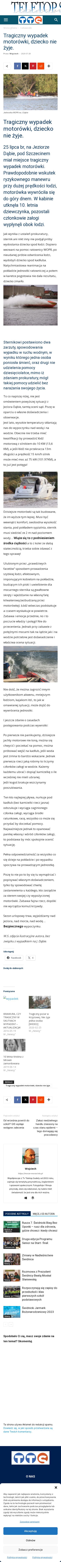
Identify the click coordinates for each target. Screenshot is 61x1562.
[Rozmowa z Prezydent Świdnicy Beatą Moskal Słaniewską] (11, 1275)
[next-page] (11, 1324)
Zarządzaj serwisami (29, 1521)
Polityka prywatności (17, 1557)
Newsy (7, 1263)
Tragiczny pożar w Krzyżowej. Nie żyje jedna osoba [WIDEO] (39, 1019)
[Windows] (27, 1198)
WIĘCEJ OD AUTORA (44, 1214)
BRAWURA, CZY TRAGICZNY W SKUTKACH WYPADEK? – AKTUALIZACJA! (12, 1020)
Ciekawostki (26, 27)
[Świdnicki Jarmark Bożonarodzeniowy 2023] (11, 1312)
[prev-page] (5, 1324)
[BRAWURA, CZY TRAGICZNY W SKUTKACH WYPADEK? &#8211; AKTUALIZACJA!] (14, 1002)
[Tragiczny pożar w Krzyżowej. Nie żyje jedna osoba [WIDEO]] (40, 1002)
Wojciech (13, 53)
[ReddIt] (40, 66)
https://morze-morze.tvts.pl (30, 1173)
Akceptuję (30, 1531)
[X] (25, 66)
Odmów (30, 1540)
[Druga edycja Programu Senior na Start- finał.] (11, 1243)
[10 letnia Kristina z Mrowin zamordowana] (14, 1045)
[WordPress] (34, 1198)
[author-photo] (30, 1163)
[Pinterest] (33, 66)
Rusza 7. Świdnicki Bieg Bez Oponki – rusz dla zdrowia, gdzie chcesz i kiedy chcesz (39, 1226)
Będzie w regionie (8, 1230)
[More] (48, 66)
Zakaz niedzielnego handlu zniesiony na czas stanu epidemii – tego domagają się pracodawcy (45, 1127)
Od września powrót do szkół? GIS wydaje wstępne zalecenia (16, 1124)
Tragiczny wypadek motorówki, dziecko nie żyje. (28, 1085)
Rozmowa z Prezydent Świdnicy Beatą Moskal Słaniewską (36, 1275)
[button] (56, 1487)
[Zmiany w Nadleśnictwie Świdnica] (11, 1259)
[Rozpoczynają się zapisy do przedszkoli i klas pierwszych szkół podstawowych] (11, 1292)
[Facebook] (17, 66)
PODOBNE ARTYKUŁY (17, 1214)
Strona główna (10, 27)
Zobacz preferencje (30, 1549)
